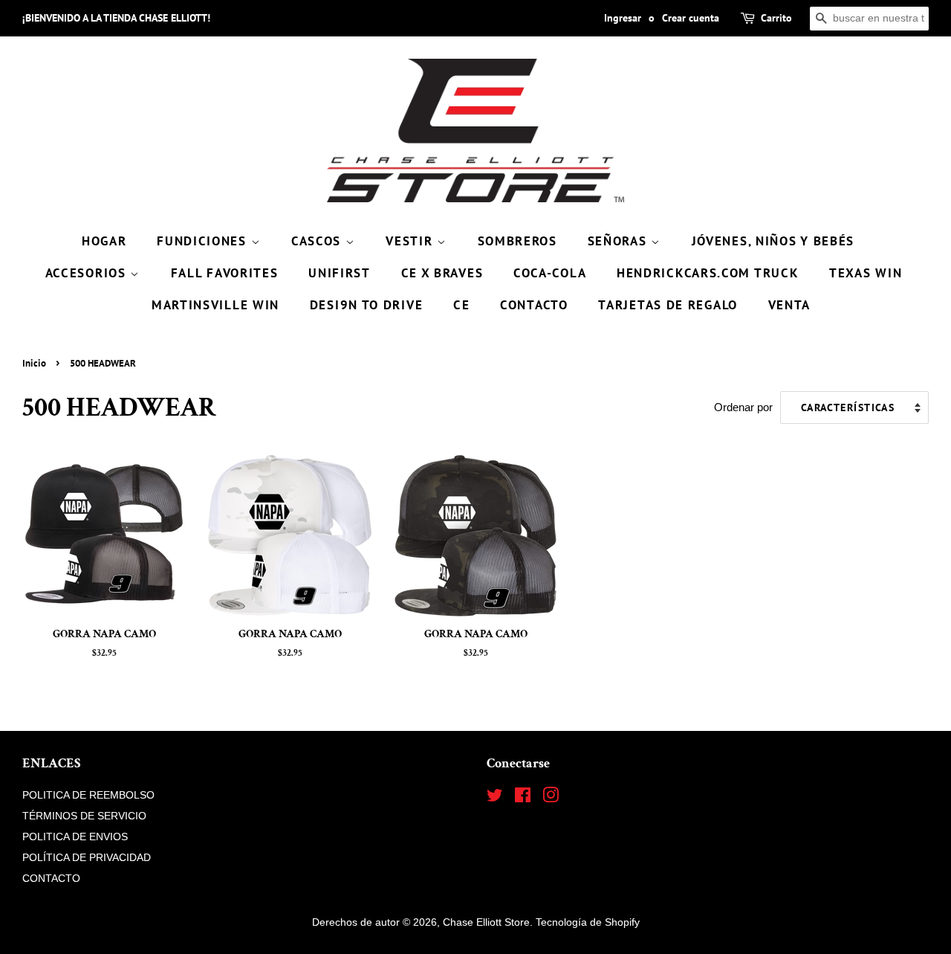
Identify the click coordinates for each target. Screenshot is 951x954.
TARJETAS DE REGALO (668, 305)
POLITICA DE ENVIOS (75, 836)
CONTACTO (534, 305)
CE (461, 305)
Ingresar (622, 18)
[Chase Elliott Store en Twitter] (495, 798)
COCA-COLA (549, 273)
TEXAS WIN (865, 273)
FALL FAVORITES (225, 273)
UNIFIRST (339, 273)
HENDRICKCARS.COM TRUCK (708, 273)
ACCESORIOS (88, 273)
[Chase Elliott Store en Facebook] (522, 798)
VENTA (789, 305)
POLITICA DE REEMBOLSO (88, 795)
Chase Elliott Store (486, 922)
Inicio (34, 363)
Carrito (776, 18)
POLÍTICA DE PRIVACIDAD (86, 857)
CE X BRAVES (442, 273)
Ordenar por (743, 407)
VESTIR (411, 241)
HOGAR (104, 241)
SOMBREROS (517, 241)
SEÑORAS (620, 241)
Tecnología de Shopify (588, 922)
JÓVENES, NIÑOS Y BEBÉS (773, 241)
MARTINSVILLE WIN (215, 305)
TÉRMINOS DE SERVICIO (84, 816)
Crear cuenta (690, 18)
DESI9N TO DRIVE (366, 305)
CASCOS (318, 241)
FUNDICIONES (203, 241)
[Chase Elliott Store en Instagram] (550, 798)
